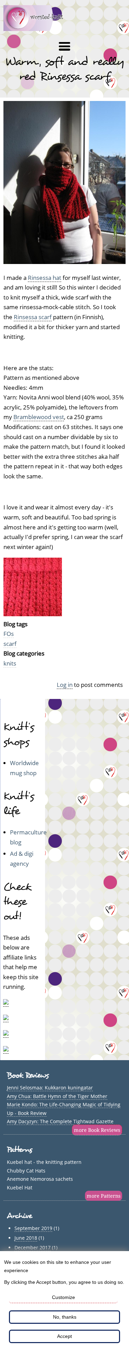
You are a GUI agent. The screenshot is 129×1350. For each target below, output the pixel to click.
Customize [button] (63, 1297)
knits (9, 663)
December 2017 (32, 1247)
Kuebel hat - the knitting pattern (44, 1162)
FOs (8, 634)
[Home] (37, 29)
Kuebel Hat (19, 1187)
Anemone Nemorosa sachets (40, 1179)
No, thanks (64, 1317)
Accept (64, 1336)
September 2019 (33, 1228)
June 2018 (25, 1238)
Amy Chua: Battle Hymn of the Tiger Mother (57, 1096)
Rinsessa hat (44, 278)
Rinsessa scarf (33, 317)
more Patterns (103, 1195)
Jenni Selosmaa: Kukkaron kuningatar (50, 1087)
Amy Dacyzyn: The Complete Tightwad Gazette (60, 1121)
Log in (65, 685)
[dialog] (64, 1300)
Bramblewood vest (38, 417)
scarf (10, 644)
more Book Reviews (97, 1130)
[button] (64, 46)
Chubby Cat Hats (26, 1170)
